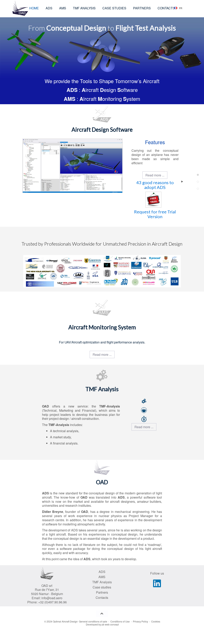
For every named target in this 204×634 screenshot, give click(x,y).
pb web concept (110, 624)
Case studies (102, 587)
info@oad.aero (51, 598)
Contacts (102, 597)
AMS (62, 8)
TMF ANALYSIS (84, 8)
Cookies (155, 621)
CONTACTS (166, 8)
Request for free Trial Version (155, 214)
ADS (49, 8)
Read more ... (154, 175)
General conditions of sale (93, 621)
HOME (34, 8)
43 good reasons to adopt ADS (155, 185)
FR (180, 8)
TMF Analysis (102, 582)
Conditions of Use (120, 621)
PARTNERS (142, 8)
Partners (102, 592)
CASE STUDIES (114, 8)
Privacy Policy (140, 621)
